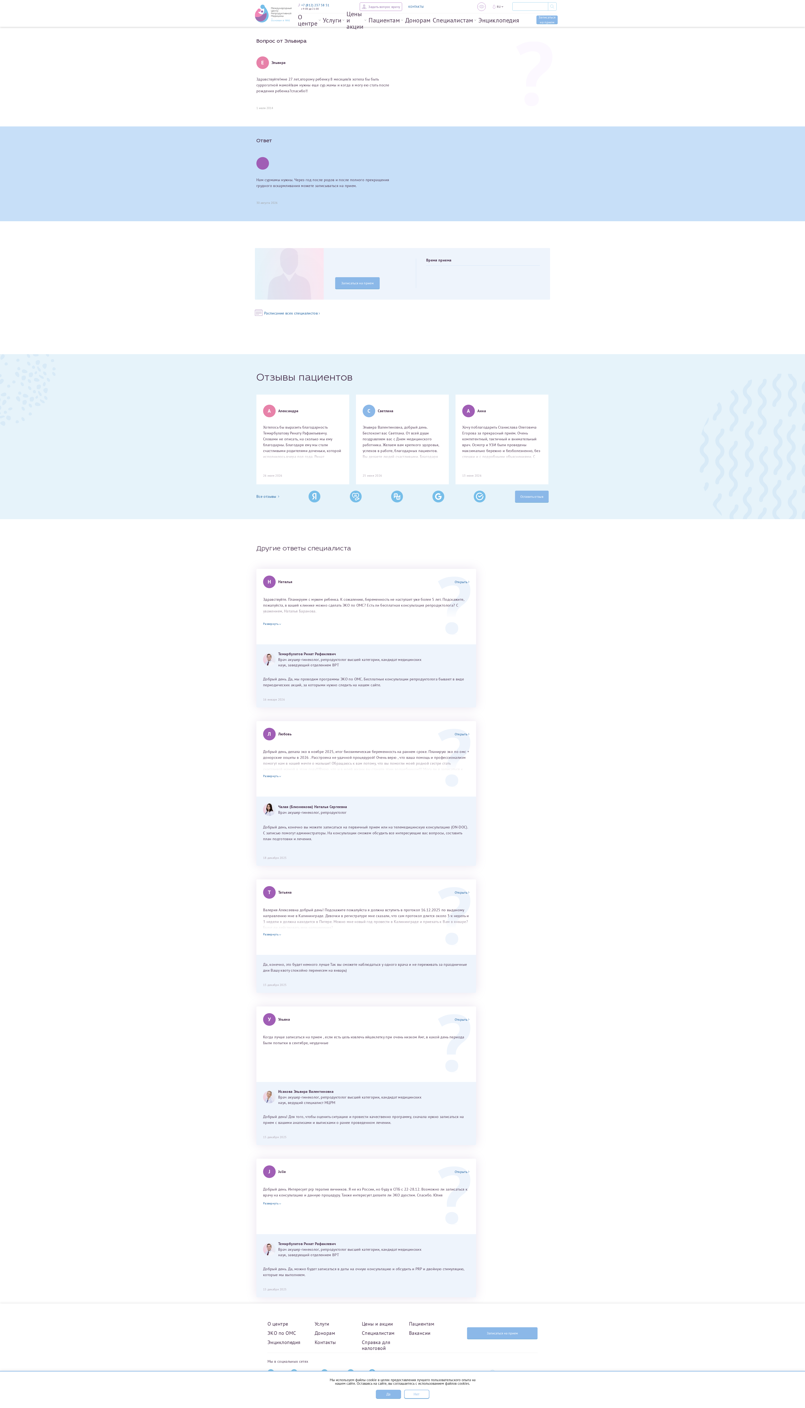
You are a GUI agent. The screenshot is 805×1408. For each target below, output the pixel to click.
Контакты (325, 1342)
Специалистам (453, 20)
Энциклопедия (498, 20)
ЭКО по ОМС (281, 1333)
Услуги (332, 20)
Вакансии (420, 1333)
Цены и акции (355, 20)
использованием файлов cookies (443, 1383)
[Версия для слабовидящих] (481, 7)
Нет (416, 1394)
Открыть (461, 582)
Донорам (418, 20)
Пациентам (384, 20)
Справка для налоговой (376, 1345)
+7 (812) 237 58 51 (315, 5)
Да (388, 1394)
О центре (308, 20)
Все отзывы (266, 496)
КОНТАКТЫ (416, 6)
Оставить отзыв (531, 496)
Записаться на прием (547, 20)
